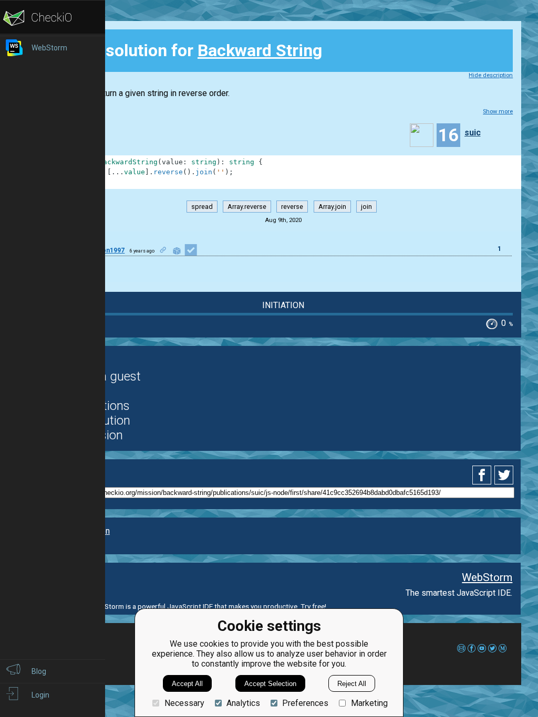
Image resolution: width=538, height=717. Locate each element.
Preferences (305, 703)
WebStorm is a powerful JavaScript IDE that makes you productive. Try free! (208, 606)
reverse (292, 206)
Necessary (184, 703)
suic (472, 133)
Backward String (260, 50)
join (366, 206)
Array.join (332, 206)
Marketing (369, 703)
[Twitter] (504, 475)
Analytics (243, 703)
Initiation (283, 305)
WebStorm (487, 577)
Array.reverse (246, 206)
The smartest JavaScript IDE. (459, 593)
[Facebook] (483, 475)
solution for (192, 50)
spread (202, 206)
